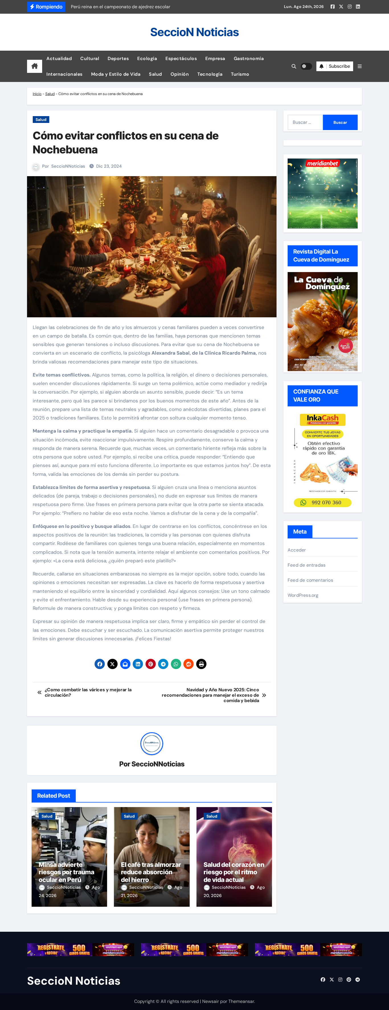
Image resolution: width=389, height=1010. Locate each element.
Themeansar (241, 1001)
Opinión (180, 74)
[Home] (34, 66)
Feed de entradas (306, 565)
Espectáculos (181, 58)
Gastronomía (249, 58)
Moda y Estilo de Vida (116, 74)
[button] (359, 66)
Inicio (37, 93)
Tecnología (209, 74)
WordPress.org (303, 595)
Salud (155, 74)
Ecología (147, 58)
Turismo (240, 74)
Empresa (215, 58)
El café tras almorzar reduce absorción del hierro (151, 872)
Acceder (297, 550)
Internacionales (64, 74)
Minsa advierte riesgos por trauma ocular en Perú (66, 872)
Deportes (118, 58)
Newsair (210, 1001)
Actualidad (59, 58)
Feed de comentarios (310, 580)
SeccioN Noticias (194, 32)
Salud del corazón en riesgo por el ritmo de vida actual (234, 872)
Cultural (89, 58)
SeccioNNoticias (68, 166)
